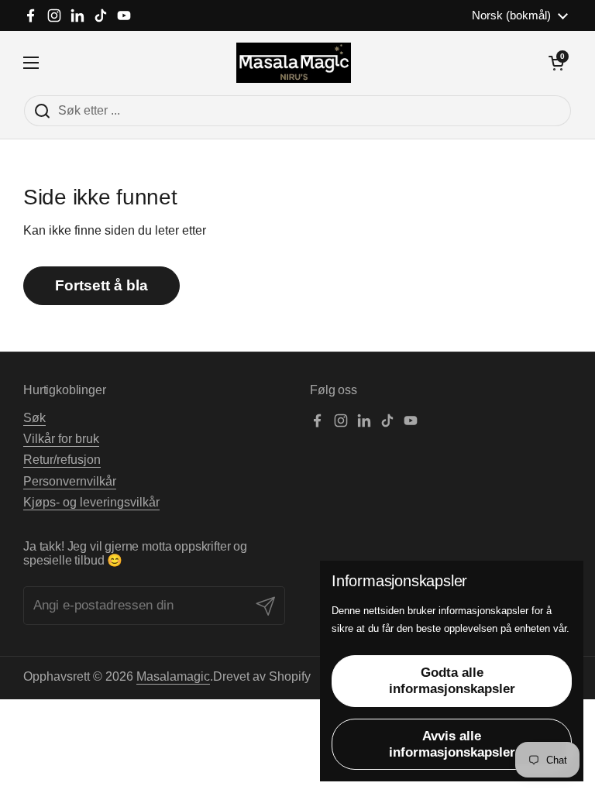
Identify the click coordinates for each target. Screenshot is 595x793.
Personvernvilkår (69, 481)
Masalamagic (173, 676)
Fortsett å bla (101, 285)
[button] (556, 62)
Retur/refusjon (62, 459)
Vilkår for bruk (61, 438)
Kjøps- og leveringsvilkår (91, 502)
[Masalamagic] (294, 63)
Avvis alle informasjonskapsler (452, 744)
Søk (34, 417)
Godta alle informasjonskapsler (452, 680)
